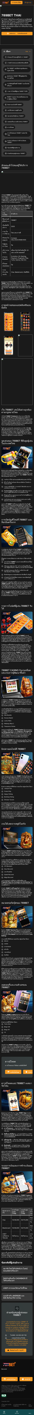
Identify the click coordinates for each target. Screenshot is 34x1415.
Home (4, 1413)
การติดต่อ (30, 1405)
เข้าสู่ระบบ (28, 2)
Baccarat (17, 1413)
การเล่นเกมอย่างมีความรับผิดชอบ (19, 1405)
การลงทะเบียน (16, 2)
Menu (30, 1413)
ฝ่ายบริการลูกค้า (15, 1323)
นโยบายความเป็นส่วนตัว (6, 1405)
